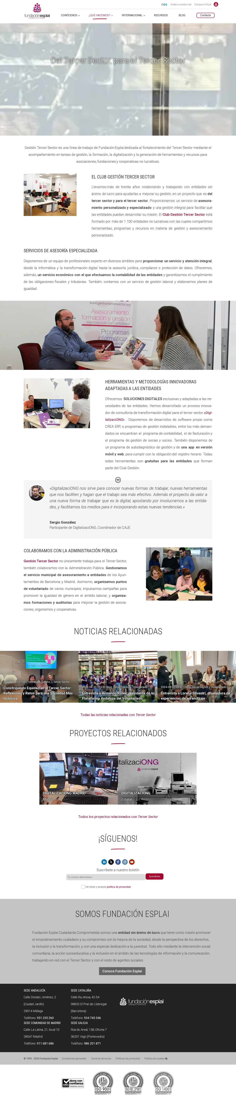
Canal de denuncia (101, 1058)
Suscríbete (154, 876)
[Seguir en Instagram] (125, 862)
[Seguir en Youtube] (132, 862)
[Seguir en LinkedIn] (104, 862)
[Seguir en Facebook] (118, 862)
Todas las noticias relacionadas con (118, 715)
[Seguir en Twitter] (111, 862)
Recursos (161, 15)
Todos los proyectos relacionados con (118, 817)
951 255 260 (45, 1018)
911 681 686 (45, 1043)
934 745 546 (92, 1018)
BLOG (182, 15)
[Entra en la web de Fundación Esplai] (141, 1006)
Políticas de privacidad (128, 1058)
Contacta (205, 15)
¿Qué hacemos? (99, 15)
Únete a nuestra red (181, 4)
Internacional (132, 15)
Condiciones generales (74, 1058)
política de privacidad (119, 886)
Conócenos (69, 15)
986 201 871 (92, 1043)
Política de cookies (155, 1058)
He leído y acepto (108, 886)
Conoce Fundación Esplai (216, 4)
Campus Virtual (202, 4)
